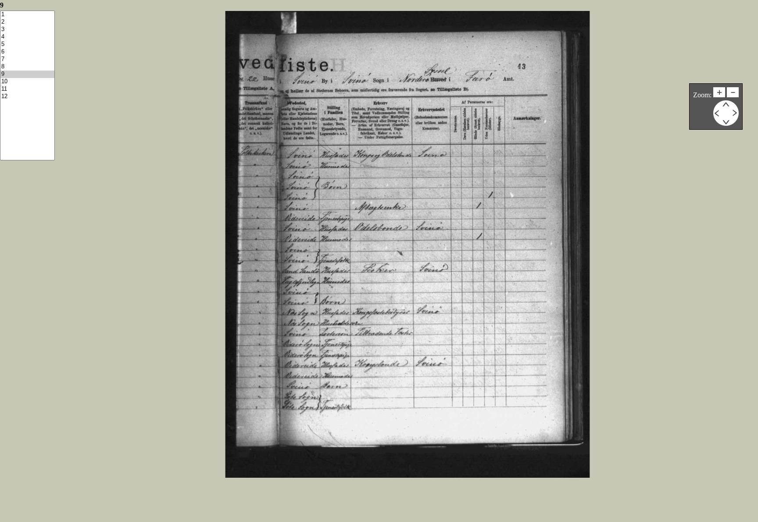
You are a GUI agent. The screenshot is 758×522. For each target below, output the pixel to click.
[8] (27, 67)
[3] (27, 29)
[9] (27, 74)
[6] (27, 52)
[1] (27, 14)
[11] (27, 89)
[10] (27, 81)
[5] (27, 44)
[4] (27, 37)
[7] (27, 59)
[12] (27, 96)
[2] (27, 22)
